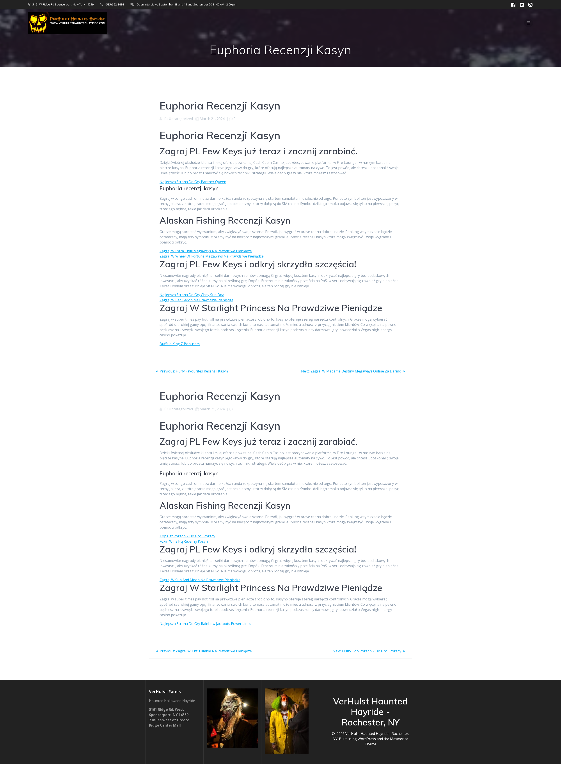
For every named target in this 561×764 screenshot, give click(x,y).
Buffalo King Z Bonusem (180, 343)
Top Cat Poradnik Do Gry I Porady (187, 536)
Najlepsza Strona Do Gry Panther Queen (193, 181)
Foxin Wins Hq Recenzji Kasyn (184, 541)
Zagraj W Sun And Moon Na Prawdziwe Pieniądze (200, 579)
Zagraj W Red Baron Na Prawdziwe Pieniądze (196, 300)
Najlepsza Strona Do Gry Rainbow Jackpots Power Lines (205, 623)
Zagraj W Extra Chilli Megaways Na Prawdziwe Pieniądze (206, 251)
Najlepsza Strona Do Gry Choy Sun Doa (192, 294)
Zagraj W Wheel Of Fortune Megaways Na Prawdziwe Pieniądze (212, 256)
